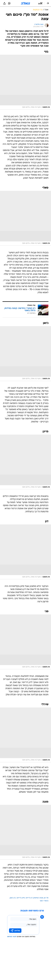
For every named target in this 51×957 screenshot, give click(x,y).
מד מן (46, 898)
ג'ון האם (13, 898)
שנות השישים (38, 898)
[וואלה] (25, 3)
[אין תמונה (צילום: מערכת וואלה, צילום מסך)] (25, 82)
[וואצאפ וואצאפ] (9, 3)
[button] (40, 3)
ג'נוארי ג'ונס (44, 901)
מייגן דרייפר (20, 898)
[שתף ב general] (4, 3)
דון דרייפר (29, 898)
